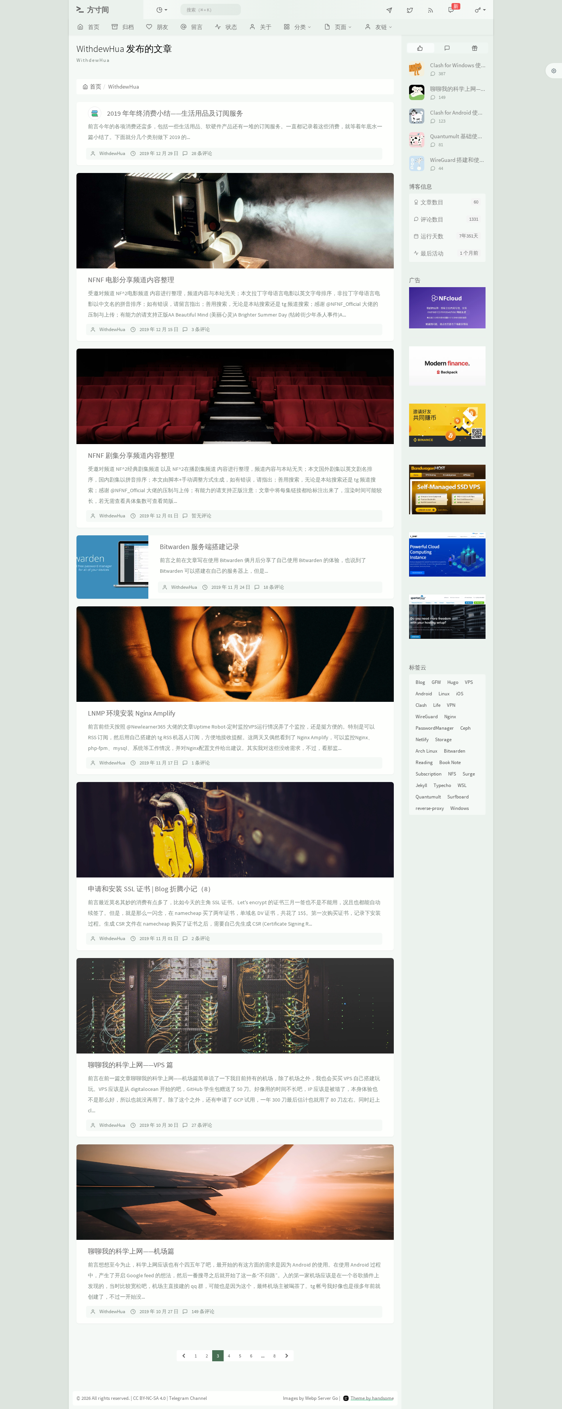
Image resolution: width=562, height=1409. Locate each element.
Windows (459, 808)
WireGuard (427, 716)
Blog (420, 682)
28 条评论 (202, 153)
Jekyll (421, 785)
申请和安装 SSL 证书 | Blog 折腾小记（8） (151, 888)
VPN (451, 705)
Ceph (465, 728)
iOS (459, 693)
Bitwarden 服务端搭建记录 (199, 546)
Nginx (450, 716)
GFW (436, 682)
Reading (424, 762)
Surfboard (458, 796)
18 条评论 (273, 587)
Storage (443, 739)
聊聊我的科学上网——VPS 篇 (130, 1064)
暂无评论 (201, 515)
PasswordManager (435, 728)
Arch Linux (426, 751)
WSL (462, 785)
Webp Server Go (321, 1398)
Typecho (442, 785)
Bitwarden (454, 751)
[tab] (420, 47)
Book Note (450, 762)
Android (424, 693)
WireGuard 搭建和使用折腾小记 (469, 159)
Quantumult (428, 796)
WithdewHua (112, 153)
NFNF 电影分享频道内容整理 (131, 279)
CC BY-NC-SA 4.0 (149, 1398)
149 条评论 (203, 1311)
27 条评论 (202, 1125)
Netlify (422, 739)
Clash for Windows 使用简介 (464, 65)
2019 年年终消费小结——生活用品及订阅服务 (175, 113)
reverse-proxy (430, 808)
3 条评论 (201, 329)
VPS (469, 682)
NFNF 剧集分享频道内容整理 (131, 455)
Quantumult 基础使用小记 (462, 136)
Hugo (452, 682)
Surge (469, 774)
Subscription (429, 774)
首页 (95, 86)
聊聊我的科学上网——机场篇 (131, 1251)
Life (436, 705)
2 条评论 (201, 938)
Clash (421, 705)
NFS (452, 774)
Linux (444, 693)
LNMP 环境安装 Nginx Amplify (131, 713)
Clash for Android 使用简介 (462, 112)
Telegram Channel (188, 1398)
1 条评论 (201, 762)
